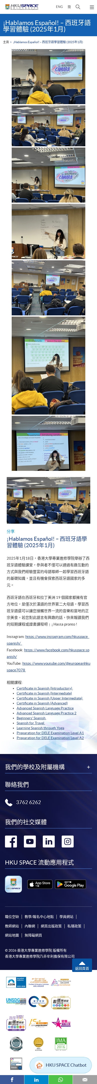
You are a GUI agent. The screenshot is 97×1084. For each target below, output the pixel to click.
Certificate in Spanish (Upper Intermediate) (50, 698)
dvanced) (61, 703)
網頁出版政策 (51, 926)
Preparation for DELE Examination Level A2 (50, 738)
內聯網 (30, 926)
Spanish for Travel (31, 723)
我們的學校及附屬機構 (35, 767)
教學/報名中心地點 (39, 917)
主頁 (6, 42)
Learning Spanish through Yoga (40, 728)
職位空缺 (12, 917)
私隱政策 (74, 926)
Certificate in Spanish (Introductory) (45, 688)
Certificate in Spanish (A (35, 703)
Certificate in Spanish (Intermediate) (44, 693)
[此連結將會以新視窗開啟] (39, 884)
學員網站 (66, 917)
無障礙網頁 (33, 935)
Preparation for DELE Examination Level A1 (50, 733)
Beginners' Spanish (31, 718)
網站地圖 (12, 935)
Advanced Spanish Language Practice (45, 708)
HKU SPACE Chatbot (66, 1065)
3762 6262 (28, 802)
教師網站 (12, 926)
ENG (59, 6)
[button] (78, 7)
